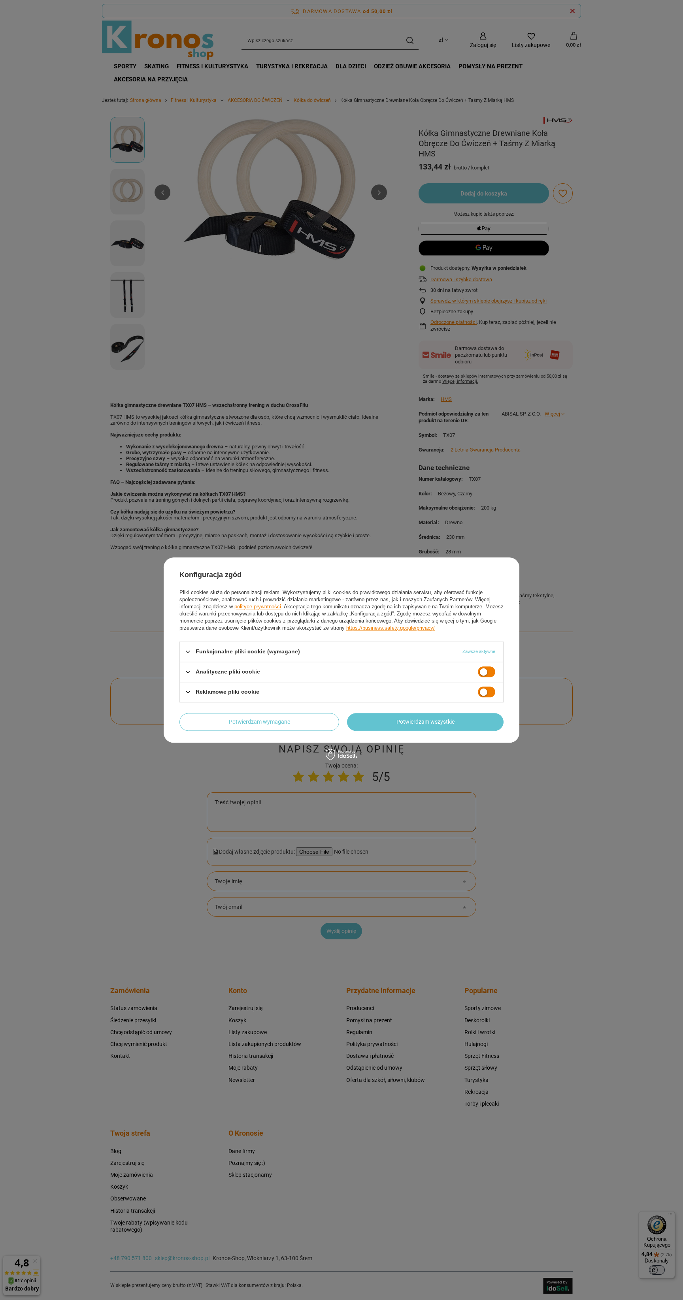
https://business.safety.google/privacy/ (390, 628)
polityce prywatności (257, 607)
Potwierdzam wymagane (259, 722)
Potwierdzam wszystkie (425, 722)
